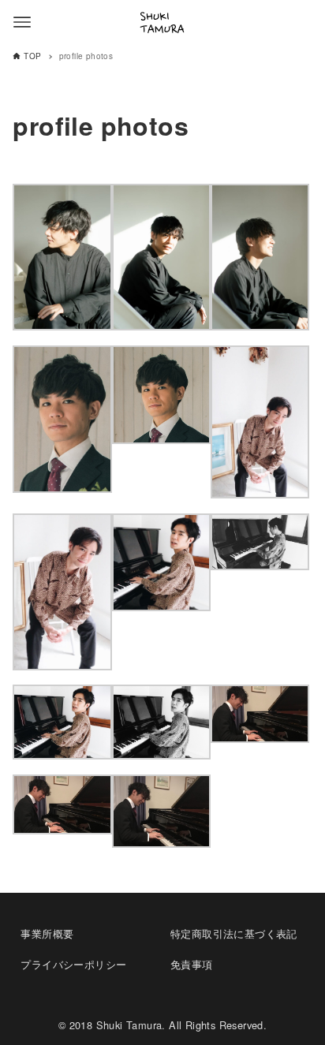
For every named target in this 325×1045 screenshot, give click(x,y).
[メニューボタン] (22, 22)
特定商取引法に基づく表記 (233, 933)
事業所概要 (47, 933)
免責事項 (191, 964)
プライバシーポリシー (73, 964)
